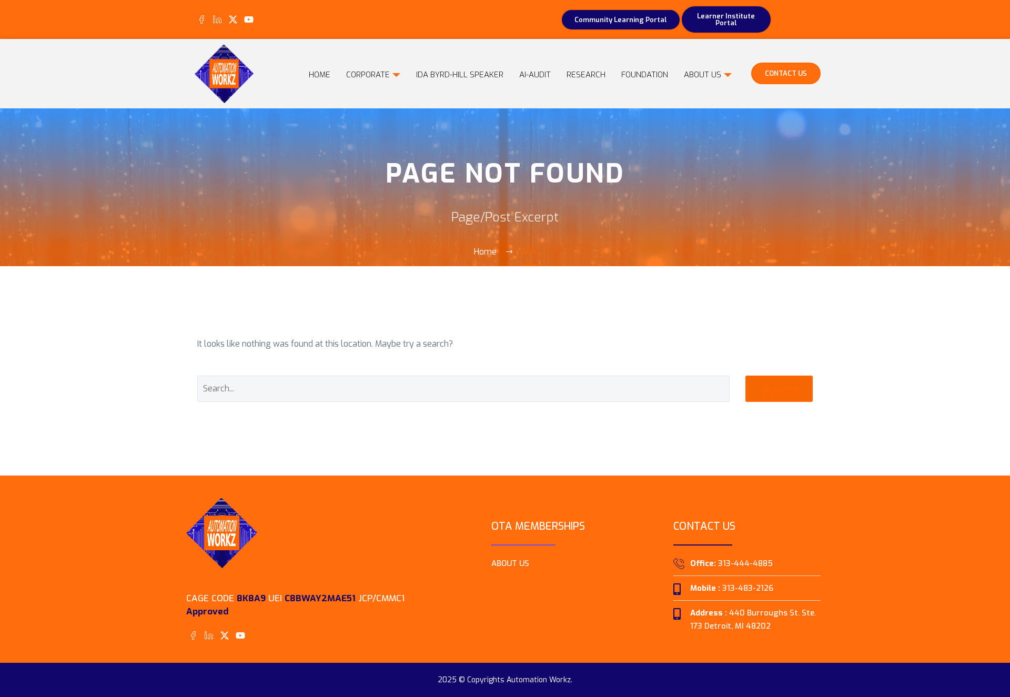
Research (586, 74)
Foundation (644, 74)
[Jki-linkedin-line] (217, 19)
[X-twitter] (232, 19)
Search (779, 390)
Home (319, 74)
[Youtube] (249, 19)
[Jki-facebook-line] (201, 19)
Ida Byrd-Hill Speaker (459, 74)
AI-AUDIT (535, 74)
